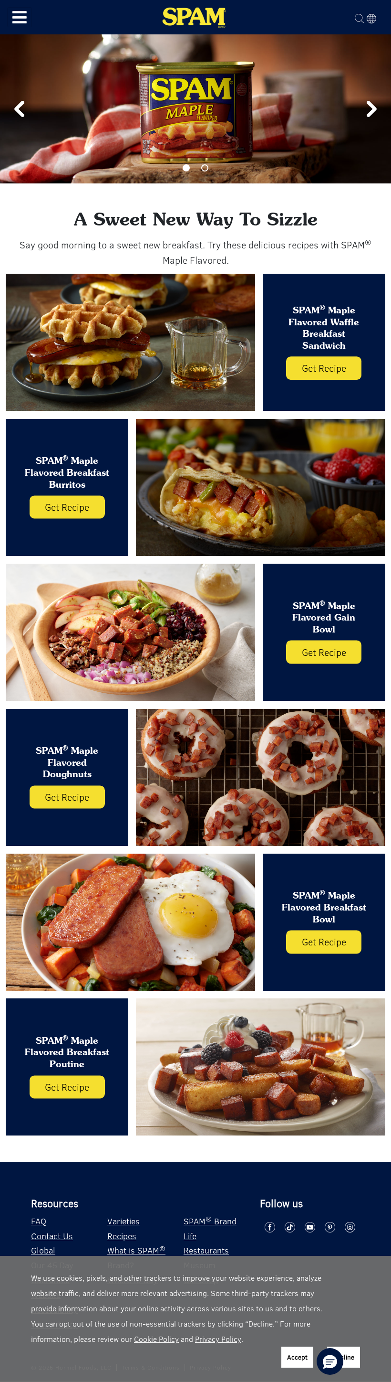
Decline (343, 1356)
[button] (330, 1361)
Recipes (121, 1236)
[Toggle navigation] (19, 17)
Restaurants (206, 1250)
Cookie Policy (156, 1339)
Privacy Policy (218, 1339)
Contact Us (52, 1236)
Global (43, 1250)
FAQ (38, 1221)
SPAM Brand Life (210, 1228)
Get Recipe (324, 368)
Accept (297, 1356)
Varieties (123, 1221)
